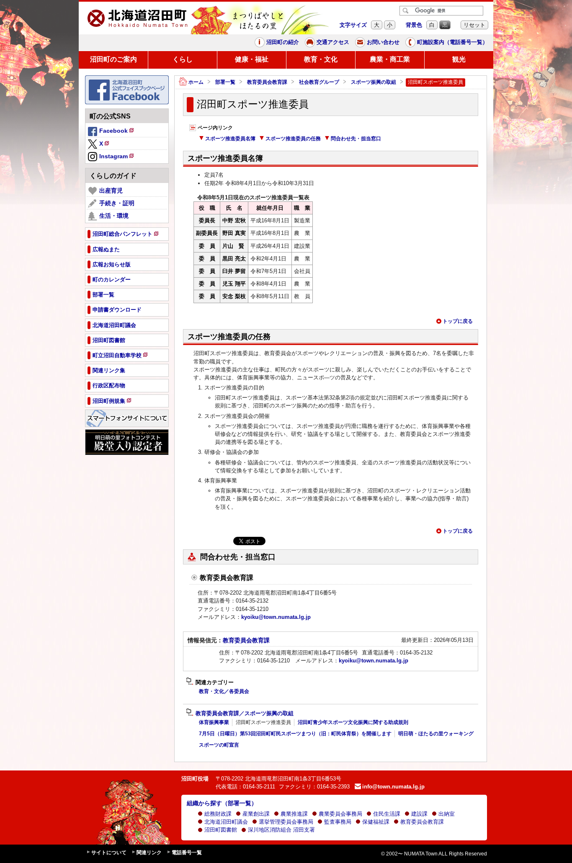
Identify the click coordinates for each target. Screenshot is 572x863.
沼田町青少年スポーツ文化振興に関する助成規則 (353, 722)
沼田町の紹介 (282, 42)
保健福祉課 (375, 822)
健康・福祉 (251, 59)
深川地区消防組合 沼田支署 (281, 830)
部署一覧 (225, 82)
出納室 (446, 814)
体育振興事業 (214, 722)
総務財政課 (218, 814)
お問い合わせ (383, 42)
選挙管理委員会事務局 (286, 822)
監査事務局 (337, 822)
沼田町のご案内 (113, 59)
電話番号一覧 (187, 852)
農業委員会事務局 (340, 814)
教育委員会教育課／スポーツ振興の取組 (245, 713)
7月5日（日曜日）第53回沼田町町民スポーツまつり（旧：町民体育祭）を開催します (295, 733)
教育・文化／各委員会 (224, 691)
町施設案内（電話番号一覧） (452, 42)
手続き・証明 (116, 203)
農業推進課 (294, 814)
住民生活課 (386, 814)
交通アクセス (333, 42)
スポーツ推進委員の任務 (293, 138)
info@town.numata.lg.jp (393, 786)
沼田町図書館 (220, 830)
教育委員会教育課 (267, 82)
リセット (474, 25)
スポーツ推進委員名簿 (230, 138)
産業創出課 (256, 814)
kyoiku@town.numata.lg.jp (276, 617)
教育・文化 (321, 59)
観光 (459, 59)
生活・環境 (114, 215)
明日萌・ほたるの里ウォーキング (436, 733)
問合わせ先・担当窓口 (356, 138)
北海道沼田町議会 (226, 822)
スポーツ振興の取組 (373, 82)
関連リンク (149, 852)
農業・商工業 (390, 59)
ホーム (196, 82)
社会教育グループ (319, 82)
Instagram (117, 157)
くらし (183, 59)
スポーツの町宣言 (219, 744)
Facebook (117, 132)
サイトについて (108, 852)
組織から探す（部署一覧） (222, 803)
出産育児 (111, 190)
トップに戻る (458, 321)
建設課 (419, 814)
